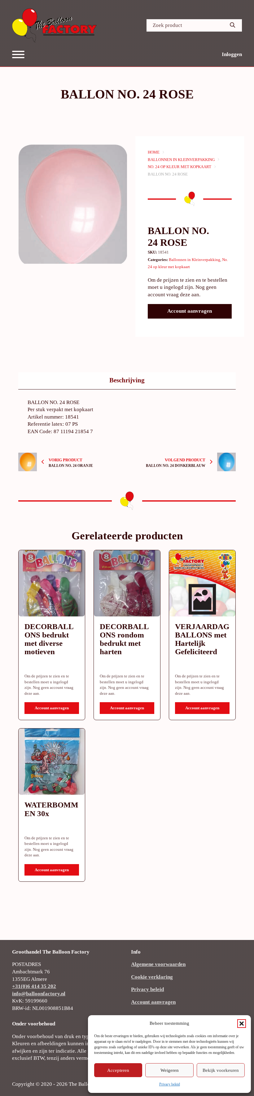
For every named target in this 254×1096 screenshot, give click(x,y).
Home (154, 152)
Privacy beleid (169, 1084)
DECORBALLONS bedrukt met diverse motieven (49, 639)
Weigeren (169, 1070)
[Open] (18, 54)
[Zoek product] (232, 25)
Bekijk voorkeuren (221, 1070)
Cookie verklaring (152, 977)
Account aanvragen (189, 311)
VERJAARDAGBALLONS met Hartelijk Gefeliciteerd (202, 639)
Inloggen (232, 54)
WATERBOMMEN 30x (51, 808)
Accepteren (118, 1070)
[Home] (54, 25)
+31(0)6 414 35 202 (34, 986)
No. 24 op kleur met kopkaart (179, 166)
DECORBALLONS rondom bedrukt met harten (124, 639)
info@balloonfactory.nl (38, 994)
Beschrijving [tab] (127, 380)
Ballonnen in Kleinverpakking (181, 159)
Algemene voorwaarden (158, 964)
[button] (242, 1023)
